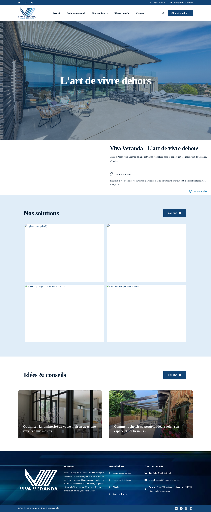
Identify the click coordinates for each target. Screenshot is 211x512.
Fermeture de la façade (122, 480)
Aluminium (117, 487)
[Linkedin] (176, 508)
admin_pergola (30, 436)
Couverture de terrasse (122, 473)
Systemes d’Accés (120, 494)
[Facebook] (181, 508)
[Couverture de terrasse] (109, 473)
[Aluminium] (109, 487)
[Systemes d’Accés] (109, 494)
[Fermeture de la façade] (109, 480)
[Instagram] (186, 508)
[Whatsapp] (191, 508)
